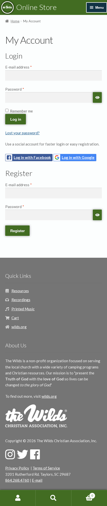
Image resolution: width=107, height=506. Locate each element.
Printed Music (23, 309)
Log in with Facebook (32, 157)
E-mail (37, 480)
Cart (15, 318)
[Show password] (97, 97)
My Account (18, 498)
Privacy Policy (17, 468)
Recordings (20, 299)
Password (22, 89)
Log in (15, 119)
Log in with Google (78, 157)
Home (15, 21)
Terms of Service (46, 468)
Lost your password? (22, 133)
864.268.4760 (17, 480)
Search (53, 498)
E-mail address (26, 67)
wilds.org (19, 327)
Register (17, 230)
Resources (20, 291)
